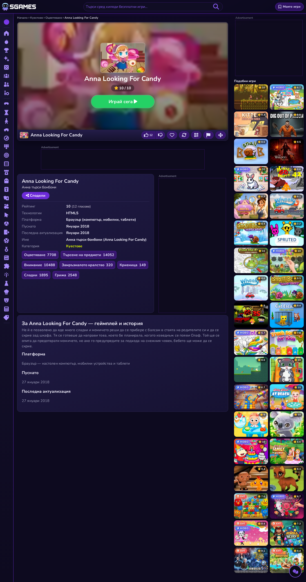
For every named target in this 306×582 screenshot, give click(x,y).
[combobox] (153, 6)
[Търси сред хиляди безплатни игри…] (216, 6)
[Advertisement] (123, 159)
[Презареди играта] (184, 135)
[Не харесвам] (160, 135)
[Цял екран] (220, 135)
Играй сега (120, 101)
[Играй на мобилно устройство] (196, 135)
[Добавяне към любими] (172, 135)
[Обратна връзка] (208, 135)
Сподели (37, 195)
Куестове (74, 246)
